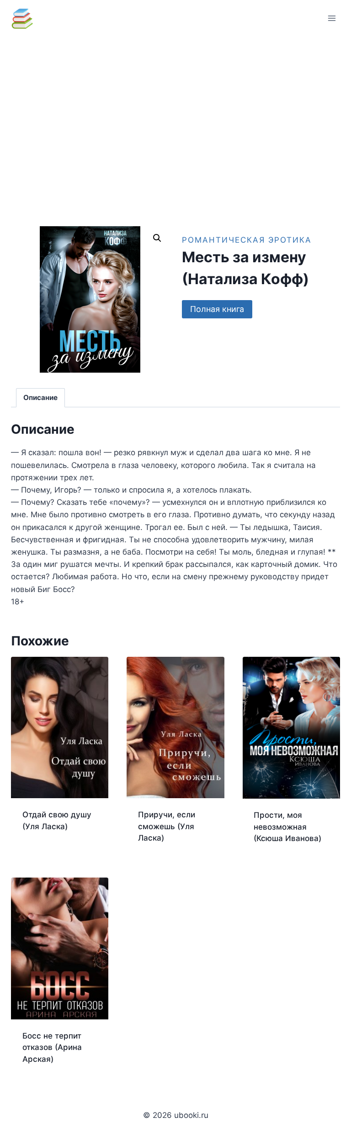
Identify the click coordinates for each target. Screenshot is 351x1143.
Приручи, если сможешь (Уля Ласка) (166, 826)
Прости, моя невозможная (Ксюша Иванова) (287, 826)
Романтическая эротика (247, 239)
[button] (157, 238)
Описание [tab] (40, 397)
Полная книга (217, 309)
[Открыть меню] (331, 18)
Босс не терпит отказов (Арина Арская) (52, 1047)
